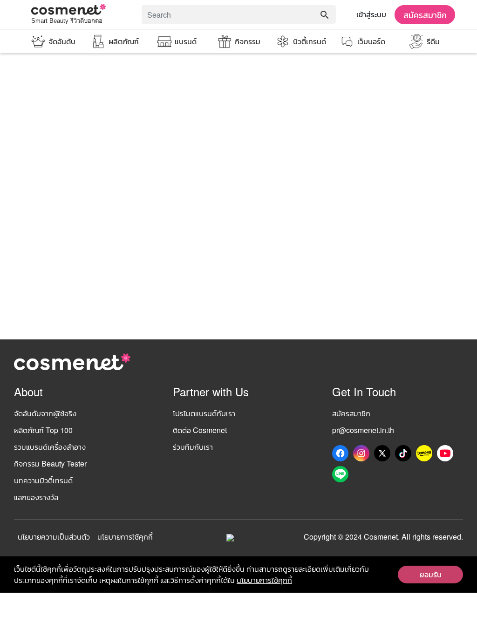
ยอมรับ (431, 574)
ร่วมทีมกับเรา (193, 446)
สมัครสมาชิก (425, 14)
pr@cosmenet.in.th (363, 430)
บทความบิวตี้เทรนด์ (43, 480)
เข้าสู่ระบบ (371, 14)
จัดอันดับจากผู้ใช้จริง (45, 413)
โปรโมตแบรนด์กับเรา (204, 413)
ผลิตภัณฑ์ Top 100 (43, 430)
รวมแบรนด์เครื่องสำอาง (50, 446)
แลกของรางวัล (36, 497)
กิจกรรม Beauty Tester (50, 463)
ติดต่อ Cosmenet (200, 430)
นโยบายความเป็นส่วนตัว (54, 536)
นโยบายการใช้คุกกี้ (125, 536)
